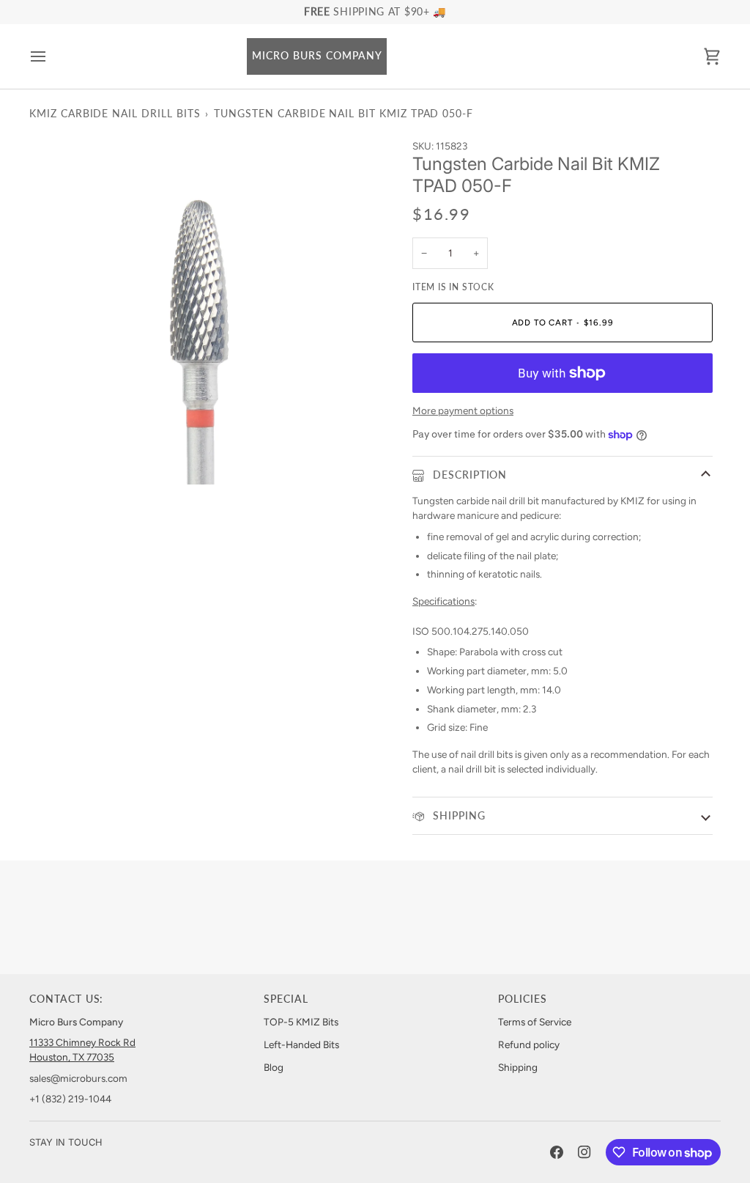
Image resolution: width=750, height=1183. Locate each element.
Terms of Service (534, 1022)
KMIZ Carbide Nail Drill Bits (114, 113)
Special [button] (286, 999)
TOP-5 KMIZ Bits (301, 1022)
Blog (273, 1067)
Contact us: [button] (66, 999)
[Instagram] (584, 1152)
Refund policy (529, 1044)
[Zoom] (57, 457)
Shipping (457, 816)
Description (468, 475)
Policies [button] (522, 999)
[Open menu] (51, 56)
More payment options (462, 410)
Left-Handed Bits (301, 1044)
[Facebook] (556, 1152)
